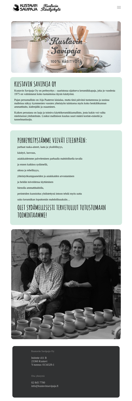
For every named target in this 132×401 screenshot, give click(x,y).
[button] (119, 7)
